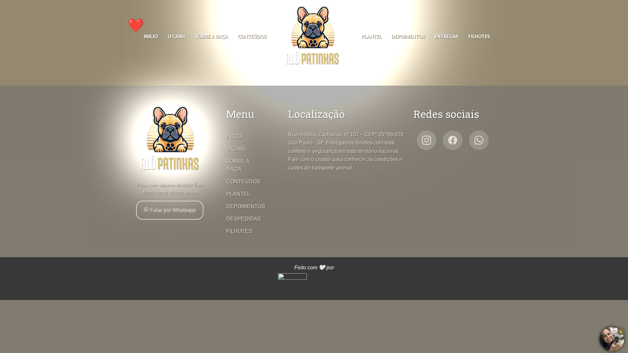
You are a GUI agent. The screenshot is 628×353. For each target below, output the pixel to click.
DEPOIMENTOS (408, 37)
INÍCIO (151, 37)
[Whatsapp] (479, 140)
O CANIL (177, 37)
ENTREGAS (447, 37)
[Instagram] (426, 140)
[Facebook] (452, 140)
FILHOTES (479, 37)
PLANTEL (371, 37)
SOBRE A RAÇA (212, 37)
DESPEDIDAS (243, 219)
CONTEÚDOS (252, 37)
